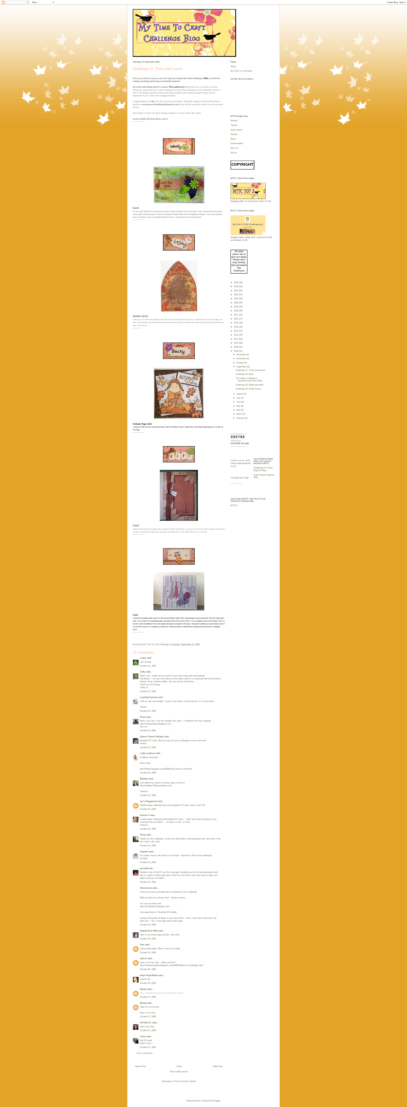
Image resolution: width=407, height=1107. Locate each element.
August (240, 394)
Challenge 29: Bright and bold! (249, 385)
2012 (236, 335)
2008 (236, 351)
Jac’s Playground (148, 801)
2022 (236, 294)
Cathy (152, 101)
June (238, 402)
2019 (236, 306)
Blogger (216, 1101)
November (241, 358)
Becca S (234, 148)
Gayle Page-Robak (149, 975)
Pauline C (144, 815)
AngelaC (144, 851)
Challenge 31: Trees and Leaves (250, 370)
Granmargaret (237, 143)
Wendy (143, 989)
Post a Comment (144, 1053)
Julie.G (143, 958)
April (238, 410)
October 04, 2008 (148, 938)
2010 (236, 343)
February (240, 418)
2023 (236, 290)
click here (174, 935)
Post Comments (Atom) (185, 1081)
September (241, 366)
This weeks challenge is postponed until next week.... (250, 379)
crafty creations (147, 753)
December (241, 354)
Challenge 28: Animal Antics (248, 389)
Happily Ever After (149, 931)
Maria (233, 139)
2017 (236, 315)
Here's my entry (147, 1026)
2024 (236, 286)
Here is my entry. (148, 1013)
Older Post (218, 1066)
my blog (143, 858)
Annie (143, 717)
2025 (236, 282)
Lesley (143, 658)
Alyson (234, 152)
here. (192, 681)
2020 (236, 302)
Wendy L (235, 120)
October (240, 362)
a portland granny (148, 697)
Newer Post (140, 1066)
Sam (142, 944)
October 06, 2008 (148, 983)
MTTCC (234, 505)
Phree (143, 835)
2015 (236, 323)
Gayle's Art (145, 979)
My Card (155, 841)
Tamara (234, 125)
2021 (236, 298)
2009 (236, 347)
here (204, 740)
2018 (236, 310)
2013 (236, 331)
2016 (236, 319)
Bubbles (144, 779)
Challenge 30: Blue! (245, 374)
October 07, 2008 (148, 997)
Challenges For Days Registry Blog (263, 469)
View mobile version (179, 1071)
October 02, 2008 (148, 711)
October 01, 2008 (148, 666)
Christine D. (146, 1022)
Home (179, 1066)
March (239, 414)
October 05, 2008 (148, 952)
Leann (143, 1036)
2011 (236, 339)
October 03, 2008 (148, 845)
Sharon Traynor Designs (152, 736)
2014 (236, 327)
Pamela (234, 134)
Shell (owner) (236, 130)
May (238, 406)
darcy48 (144, 868)
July (238, 398)
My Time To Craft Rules (241, 71)
